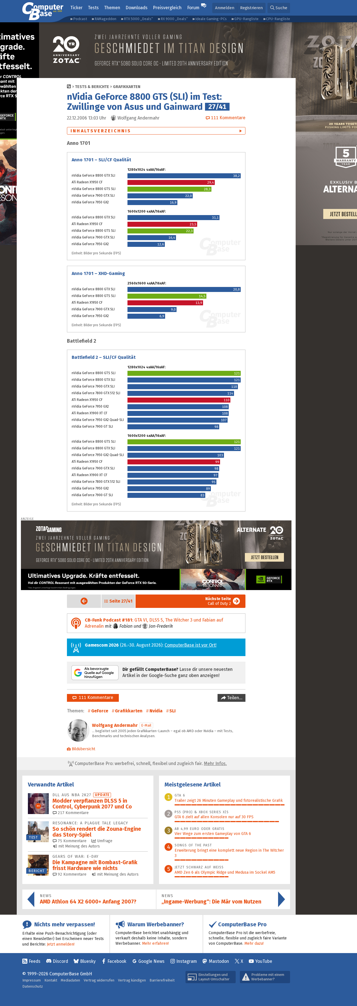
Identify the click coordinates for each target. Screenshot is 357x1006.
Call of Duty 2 (218, 601)
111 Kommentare (94, 697)
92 (71, 874)
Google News (151, 961)
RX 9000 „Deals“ (174, 19)
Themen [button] (112, 7)
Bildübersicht (83, 749)
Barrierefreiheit (162, 980)
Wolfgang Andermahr (115, 725)
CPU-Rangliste (278, 19)
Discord (60, 961)
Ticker (76, 7)
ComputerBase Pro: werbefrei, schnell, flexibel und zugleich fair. (150, 763)
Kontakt (50, 980)
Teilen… (234, 697)
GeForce (99, 710)
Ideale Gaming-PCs (211, 19)
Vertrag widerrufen (99, 980)
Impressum (31, 980)
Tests (93, 7)
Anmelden (224, 7)
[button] (278, 8)
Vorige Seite (79, 601)
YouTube (263, 961)
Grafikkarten (126, 86)
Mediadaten (70, 980)
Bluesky (88, 961)
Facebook (116, 961)
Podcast (80, 19)
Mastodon (219, 961)
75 (71, 841)
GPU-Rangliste (246, 19)
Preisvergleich (167, 7)
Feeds (34, 961)
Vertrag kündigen (132, 980)
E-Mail (146, 725)
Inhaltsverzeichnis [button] (101, 130)
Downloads (137, 7)
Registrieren (251, 7)
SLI (172, 710)
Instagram (186, 961)
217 (73, 812)
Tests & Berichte (92, 86)
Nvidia (156, 710)
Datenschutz (32, 986)
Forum (193, 7)
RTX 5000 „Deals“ (138, 19)
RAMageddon (105, 19)
